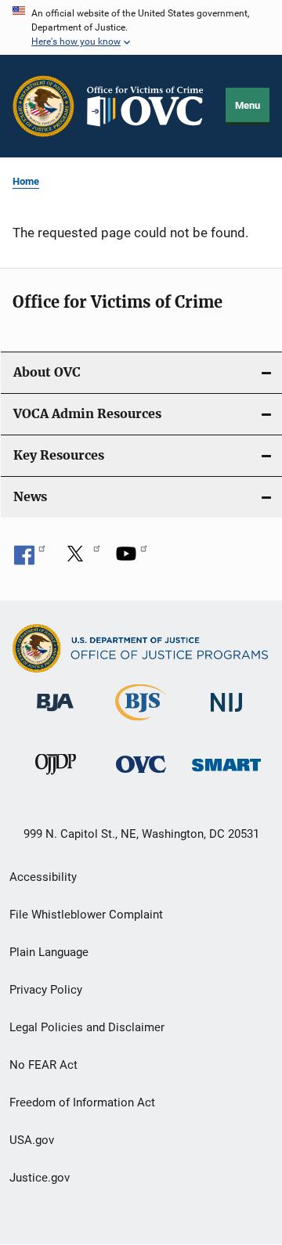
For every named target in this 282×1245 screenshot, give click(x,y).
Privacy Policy (45, 990)
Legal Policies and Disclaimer (86, 1027)
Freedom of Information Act (82, 1102)
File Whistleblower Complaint (86, 915)
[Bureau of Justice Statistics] (140, 723)
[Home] (150, 106)
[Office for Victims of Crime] (141, 775)
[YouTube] (131, 559)
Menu (247, 105)
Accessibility (43, 877)
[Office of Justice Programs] (43, 106)
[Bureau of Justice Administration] (55, 714)
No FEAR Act (43, 1065)
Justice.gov (39, 1178)
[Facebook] (30, 559)
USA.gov (31, 1140)
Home (26, 181)
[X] (81, 559)
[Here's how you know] (141, 27)
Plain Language (49, 952)
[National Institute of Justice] (226, 714)
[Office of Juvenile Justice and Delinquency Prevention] (55, 777)
